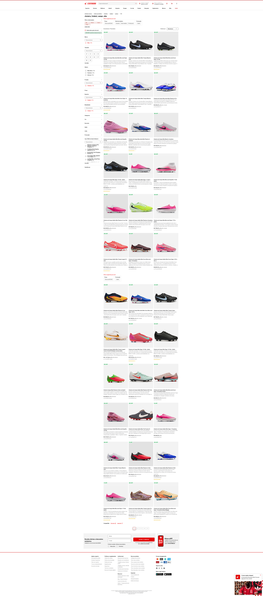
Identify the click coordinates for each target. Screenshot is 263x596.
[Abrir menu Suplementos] (159, 8)
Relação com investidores (123, 560)
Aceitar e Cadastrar (144, 539)
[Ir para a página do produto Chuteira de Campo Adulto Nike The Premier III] (141, 415)
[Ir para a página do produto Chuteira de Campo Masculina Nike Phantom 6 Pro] (166, 84)
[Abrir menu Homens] (98, 8)
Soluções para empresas (123, 569)
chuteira (106, 13)
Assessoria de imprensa (123, 558)
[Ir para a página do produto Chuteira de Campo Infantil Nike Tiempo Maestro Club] (116, 454)
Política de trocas (108, 562)
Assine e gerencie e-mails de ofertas (123, 576)
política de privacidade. (145, 543)
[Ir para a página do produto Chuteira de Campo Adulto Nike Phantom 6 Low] (116, 296)
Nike (170, 8)
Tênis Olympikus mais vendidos (137, 570)
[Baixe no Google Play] (159, 574)
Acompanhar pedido (95, 558)
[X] (162, 568)
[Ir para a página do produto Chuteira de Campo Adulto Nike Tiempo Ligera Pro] (141, 494)
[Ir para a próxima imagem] (126, 44)
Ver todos (87, 63)
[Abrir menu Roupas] (128, 8)
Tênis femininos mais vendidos (137, 566)
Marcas (164, 8)
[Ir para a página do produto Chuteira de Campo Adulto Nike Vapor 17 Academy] (166, 415)
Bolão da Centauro (135, 580)
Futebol (139, 8)
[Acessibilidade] (176, 3)
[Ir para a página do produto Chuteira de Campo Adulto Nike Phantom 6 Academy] (141, 206)
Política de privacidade (109, 560)
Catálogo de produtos (135, 558)
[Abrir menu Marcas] (167, 8)
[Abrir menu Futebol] (142, 8)
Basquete (147, 8)
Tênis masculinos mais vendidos (138, 568)
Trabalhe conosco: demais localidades (123, 566)
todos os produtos (98, 13)
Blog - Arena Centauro (122, 579)
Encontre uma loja (95, 566)
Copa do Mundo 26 (135, 574)
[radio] (86, 54)
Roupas (125, 8)
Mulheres (103, 8)
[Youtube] (164, 568)
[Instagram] (159, 568)
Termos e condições (109, 568)
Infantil (110, 8)
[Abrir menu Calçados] (121, 8)
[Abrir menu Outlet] (179, 8)
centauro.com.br (88, 13)
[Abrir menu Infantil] (113, 8)
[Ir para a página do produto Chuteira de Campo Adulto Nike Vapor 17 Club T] (141, 165)
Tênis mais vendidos (135, 560)
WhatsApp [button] (112, 523)
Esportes (87, 8)
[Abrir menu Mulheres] (106, 8)
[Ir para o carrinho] (171, 3)
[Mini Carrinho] (171, 3)
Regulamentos (108, 564)
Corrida (132, 8)
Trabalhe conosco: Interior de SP (123, 563)
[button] (93, 30)
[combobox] (116, 3)
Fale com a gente (95, 562)
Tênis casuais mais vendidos (137, 562)
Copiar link (119, 523)
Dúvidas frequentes (95, 560)
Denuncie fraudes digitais (110, 570)
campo (116, 13)
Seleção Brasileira (135, 578)
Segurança (107, 566)
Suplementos (155, 8)
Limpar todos (87, 26)
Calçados (117, 8)
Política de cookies (109, 558)
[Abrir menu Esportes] (90, 8)
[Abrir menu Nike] (172, 8)
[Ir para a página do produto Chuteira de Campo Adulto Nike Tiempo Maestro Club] (141, 44)
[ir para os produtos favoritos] (166, 3)
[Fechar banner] (260, 575)
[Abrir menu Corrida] (135, 8)
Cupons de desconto (122, 581)
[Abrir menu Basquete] (150, 8)
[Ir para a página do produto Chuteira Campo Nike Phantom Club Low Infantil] (116, 376)
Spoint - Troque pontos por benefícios (123, 584)
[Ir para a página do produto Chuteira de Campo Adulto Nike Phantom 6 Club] (141, 454)
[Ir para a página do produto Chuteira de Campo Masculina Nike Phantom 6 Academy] (141, 125)
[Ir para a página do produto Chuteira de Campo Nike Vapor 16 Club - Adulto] (116, 165)
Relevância (170, 28)
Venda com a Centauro (123, 571)
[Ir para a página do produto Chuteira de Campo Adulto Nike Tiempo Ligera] (166, 296)
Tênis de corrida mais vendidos (137, 564)
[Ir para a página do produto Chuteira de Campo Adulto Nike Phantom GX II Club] (141, 376)
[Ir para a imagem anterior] (105, 44)
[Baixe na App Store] (168, 574)
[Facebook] (157, 568)
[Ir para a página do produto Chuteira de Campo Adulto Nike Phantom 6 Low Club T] (116, 206)
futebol (111, 13)
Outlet (176, 8)
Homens (95, 8)
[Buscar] (136, 3)
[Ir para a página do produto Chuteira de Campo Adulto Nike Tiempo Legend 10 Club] (116, 245)
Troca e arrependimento (96, 564)
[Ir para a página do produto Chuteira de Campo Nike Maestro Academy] (166, 125)
